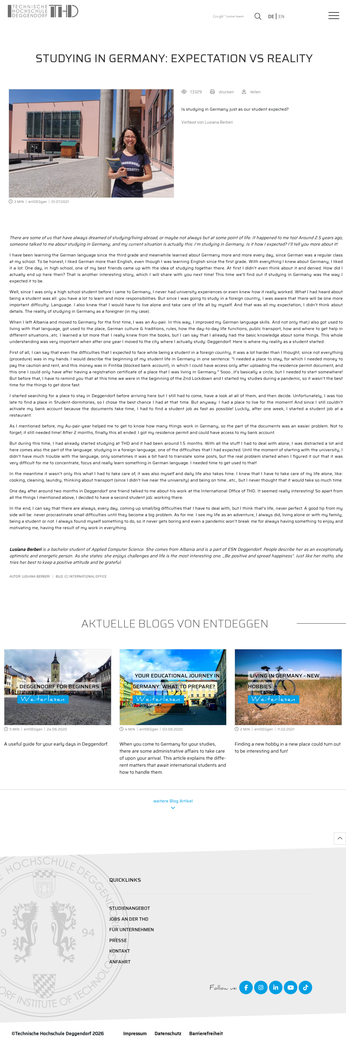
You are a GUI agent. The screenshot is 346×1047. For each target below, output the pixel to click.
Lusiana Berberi (219, 122)
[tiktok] (305, 987)
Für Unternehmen (131, 929)
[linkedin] (275, 987)
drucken (226, 92)
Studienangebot (129, 908)
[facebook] (246, 987)
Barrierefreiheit (206, 1033)
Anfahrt (120, 962)
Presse (118, 940)
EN (281, 16)
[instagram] (261, 987)
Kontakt (119, 951)
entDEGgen (37, 202)
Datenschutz (168, 1033)
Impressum (135, 1033)
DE (271, 16)
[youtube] (290, 987)
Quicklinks (125, 879)
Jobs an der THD (128, 919)
